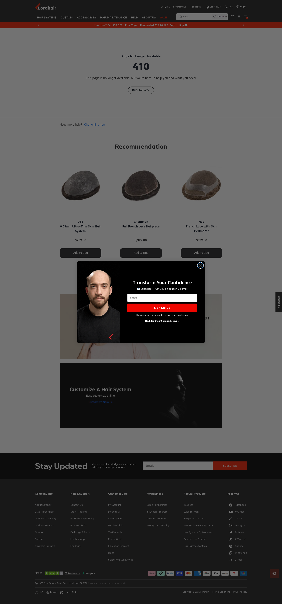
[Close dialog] (200, 265)
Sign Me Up (162, 308)
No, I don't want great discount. (162, 321)
